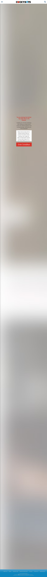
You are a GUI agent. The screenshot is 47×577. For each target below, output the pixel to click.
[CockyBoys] (23, 2)
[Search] (45, 1)
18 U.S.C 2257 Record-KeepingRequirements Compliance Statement (23, 573)
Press (10, 571)
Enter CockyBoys (24, 144)
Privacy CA (36, 571)
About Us (5, 571)
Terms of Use (15, 571)
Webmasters (42, 571)
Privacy (30, 571)
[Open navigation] (2, 1)
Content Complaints (24, 571)
